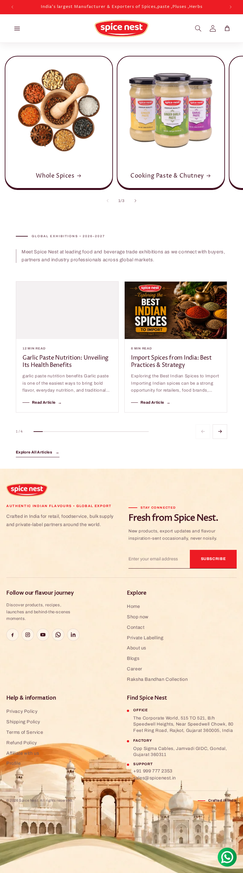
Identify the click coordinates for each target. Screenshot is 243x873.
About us (136, 647)
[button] (198, 29)
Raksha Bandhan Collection (157, 679)
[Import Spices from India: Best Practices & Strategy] (176, 310)
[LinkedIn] (73, 635)
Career (134, 668)
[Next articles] (220, 431)
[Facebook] (12, 635)
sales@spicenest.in (154, 777)
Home (133, 606)
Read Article (47, 402)
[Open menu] (17, 29)
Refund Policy (21, 742)
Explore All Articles (37, 452)
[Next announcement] (231, 7)
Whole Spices (55, 175)
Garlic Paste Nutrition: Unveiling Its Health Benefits (65, 362)
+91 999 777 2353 (152, 770)
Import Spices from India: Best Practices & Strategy (171, 362)
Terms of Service (24, 732)
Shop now (137, 616)
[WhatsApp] (58, 635)
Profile (13, 763)
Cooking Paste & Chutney (167, 175)
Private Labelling (145, 637)
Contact (135, 627)
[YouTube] (43, 635)
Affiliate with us (22, 753)
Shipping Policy (23, 721)
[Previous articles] (203, 431)
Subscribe (213, 559)
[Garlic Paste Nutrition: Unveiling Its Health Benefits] (67, 310)
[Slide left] (108, 201)
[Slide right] (135, 201)
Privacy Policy (21, 711)
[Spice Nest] (26, 490)
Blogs (133, 658)
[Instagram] (28, 635)
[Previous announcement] (12, 7)
